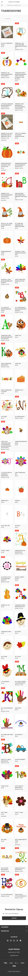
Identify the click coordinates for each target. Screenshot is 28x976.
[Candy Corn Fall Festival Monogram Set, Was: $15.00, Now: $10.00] (21, 883)
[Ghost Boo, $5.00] (21, 514)
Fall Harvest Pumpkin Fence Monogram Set (20, 682)
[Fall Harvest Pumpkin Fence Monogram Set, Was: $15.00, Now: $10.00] (21, 670)
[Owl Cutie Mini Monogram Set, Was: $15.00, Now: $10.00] (7, 857)
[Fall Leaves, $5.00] (21, 645)
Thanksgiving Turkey (6, 631)
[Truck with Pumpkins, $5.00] (21, 748)
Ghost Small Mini (5, 525)
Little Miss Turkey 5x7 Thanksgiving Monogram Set (6, 474)
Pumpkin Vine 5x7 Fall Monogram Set (20, 551)
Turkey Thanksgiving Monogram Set (6, 364)
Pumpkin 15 (17, 500)
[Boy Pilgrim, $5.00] (21, 620)
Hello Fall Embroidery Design (6, 44)
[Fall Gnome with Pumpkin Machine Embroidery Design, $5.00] (21, 212)
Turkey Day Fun (4, 786)
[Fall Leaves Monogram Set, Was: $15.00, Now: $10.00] (7, 697)
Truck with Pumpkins (20, 759)
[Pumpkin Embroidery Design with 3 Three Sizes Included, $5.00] (7, 152)
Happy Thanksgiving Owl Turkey (21, 840)
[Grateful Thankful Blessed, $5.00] (21, 566)
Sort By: (3, 18)
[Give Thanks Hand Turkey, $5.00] (7, 723)
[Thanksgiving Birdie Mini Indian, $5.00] (21, 430)
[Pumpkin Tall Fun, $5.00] (7, 594)
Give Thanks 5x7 (19, 734)
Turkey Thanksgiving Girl (20, 473)
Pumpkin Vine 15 (4, 500)
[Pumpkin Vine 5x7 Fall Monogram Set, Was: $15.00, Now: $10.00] (21, 539)
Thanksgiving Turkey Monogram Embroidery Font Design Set (7, 337)
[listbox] (13, 18)
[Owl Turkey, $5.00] (7, 828)
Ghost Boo (17, 525)
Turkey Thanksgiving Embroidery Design (20, 280)
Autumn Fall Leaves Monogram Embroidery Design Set (7, 281)
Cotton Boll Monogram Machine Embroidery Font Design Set (7, 105)
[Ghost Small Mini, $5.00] (7, 514)
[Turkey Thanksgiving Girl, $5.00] (21, 461)
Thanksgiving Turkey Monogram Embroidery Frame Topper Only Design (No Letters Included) (20, 76)
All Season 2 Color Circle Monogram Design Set (6, 578)
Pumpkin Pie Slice (19, 390)
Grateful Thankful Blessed (19, 577)
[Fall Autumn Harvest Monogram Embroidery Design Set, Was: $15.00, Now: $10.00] (21, 296)
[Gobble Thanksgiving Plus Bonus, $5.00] (7, 379)
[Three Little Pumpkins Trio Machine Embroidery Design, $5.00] (21, 122)
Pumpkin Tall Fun (5, 605)
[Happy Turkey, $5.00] (7, 801)
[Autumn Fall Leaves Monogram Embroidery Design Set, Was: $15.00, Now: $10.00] (7, 268)
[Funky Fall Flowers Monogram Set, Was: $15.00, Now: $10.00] (7, 748)
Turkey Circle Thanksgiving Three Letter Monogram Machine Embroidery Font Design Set (6, 444)
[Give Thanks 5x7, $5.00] (21, 723)
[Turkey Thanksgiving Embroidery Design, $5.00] (21, 268)
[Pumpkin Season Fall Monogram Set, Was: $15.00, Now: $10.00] (21, 857)
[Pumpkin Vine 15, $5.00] (7, 489)
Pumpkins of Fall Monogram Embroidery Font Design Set (7, 195)
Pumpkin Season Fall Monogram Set (20, 869)
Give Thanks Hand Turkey (7, 734)
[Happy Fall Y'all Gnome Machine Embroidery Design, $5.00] (7, 212)
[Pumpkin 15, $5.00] (21, 489)
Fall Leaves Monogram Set (6, 709)
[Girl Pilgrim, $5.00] (7, 645)
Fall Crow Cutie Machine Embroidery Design (6, 309)
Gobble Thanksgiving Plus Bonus (6, 390)
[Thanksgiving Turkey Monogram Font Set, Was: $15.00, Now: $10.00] (21, 594)
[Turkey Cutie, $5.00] (21, 324)
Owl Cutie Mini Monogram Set (4, 869)
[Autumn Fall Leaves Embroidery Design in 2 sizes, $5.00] (21, 240)
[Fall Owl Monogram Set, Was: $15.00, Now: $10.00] (7, 883)
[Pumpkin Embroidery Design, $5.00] (7, 240)
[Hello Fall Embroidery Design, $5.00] (7, 32)
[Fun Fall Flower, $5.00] (21, 801)
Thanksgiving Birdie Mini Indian (21, 442)
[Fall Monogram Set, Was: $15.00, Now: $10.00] (21, 405)
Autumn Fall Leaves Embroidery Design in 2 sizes (20, 253)
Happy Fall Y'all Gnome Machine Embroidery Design (6, 225)
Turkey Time (18, 363)
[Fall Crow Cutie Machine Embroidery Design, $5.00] (7, 296)
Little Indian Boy (5, 681)
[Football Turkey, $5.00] (7, 539)
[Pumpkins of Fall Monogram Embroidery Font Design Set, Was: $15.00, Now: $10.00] (7, 182)
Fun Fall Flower (19, 812)
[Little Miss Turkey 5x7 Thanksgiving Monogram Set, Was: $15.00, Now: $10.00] (7, 461)
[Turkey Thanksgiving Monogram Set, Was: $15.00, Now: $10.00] (7, 352)
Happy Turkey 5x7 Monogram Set (19, 786)
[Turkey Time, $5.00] (21, 352)
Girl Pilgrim (4, 656)
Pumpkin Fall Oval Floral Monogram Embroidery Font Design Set (21, 45)
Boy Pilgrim (18, 631)
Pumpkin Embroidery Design (6, 252)
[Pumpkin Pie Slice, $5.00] (21, 379)
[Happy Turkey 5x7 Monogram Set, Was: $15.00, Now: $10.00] (21, 774)
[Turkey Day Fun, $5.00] (7, 774)
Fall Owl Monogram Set (7, 894)
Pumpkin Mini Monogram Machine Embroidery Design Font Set (21, 165)
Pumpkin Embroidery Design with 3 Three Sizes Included (6, 165)
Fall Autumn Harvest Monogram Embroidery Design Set (20, 309)
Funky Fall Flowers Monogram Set (6, 760)
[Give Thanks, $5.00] (7, 405)
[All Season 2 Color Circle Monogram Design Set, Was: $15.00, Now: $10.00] (7, 566)
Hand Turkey (18, 708)
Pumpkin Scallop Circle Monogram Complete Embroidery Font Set (7, 135)
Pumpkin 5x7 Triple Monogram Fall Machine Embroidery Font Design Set (20, 106)
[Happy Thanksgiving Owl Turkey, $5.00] (21, 828)
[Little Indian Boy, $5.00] (7, 670)
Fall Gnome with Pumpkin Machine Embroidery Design (19, 225)
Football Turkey (5, 550)
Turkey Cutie (18, 335)
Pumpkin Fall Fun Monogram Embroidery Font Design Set (7, 74)
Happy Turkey (4, 812)
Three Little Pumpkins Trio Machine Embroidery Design (20, 135)
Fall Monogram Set (20, 416)
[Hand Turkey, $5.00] (21, 697)
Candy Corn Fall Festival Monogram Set (21, 895)
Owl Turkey (4, 839)
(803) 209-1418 (14, 955)
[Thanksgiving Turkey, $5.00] (7, 620)
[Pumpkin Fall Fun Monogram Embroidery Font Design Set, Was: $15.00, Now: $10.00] (7, 61)
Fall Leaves (18, 656)
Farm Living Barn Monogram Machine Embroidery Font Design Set (21, 196)
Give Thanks (4, 416)
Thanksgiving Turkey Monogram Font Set (20, 606)
